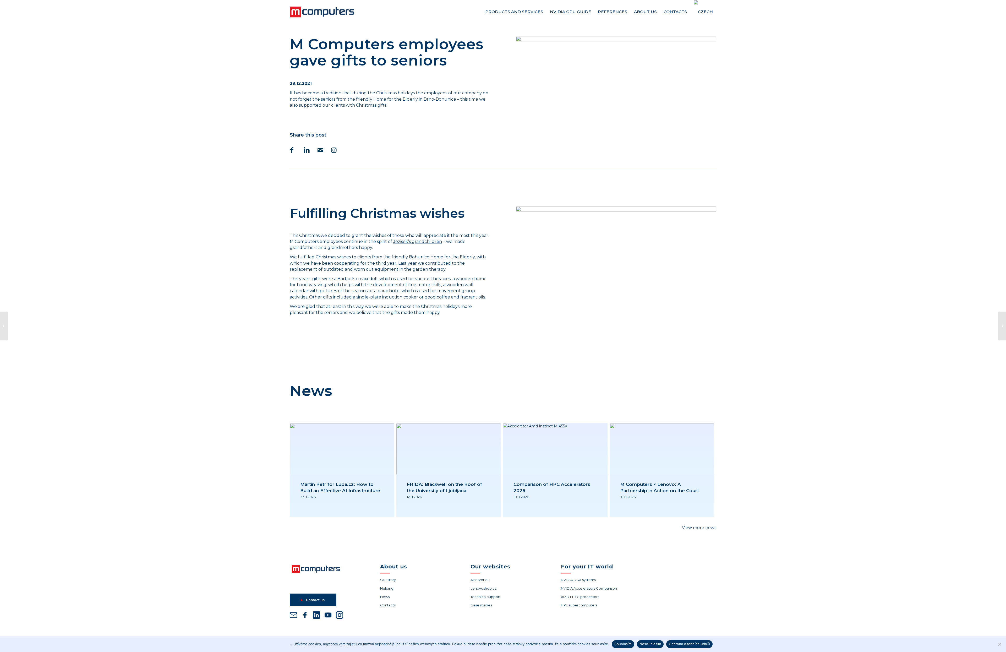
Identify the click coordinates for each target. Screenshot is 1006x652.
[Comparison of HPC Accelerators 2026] (555, 449)
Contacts (388, 605)
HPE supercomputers (579, 605)
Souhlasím (622, 644)
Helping (386, 588)
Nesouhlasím (650, 644)
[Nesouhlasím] (999, 644)
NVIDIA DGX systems (578, 580)
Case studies (481, 605)
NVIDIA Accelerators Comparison (589, 588)
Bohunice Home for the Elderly (442, 256)
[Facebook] (305, 616)
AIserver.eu (480, 580)
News (385, 597)
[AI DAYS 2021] (4, 326)
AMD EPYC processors (580, 597)
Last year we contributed (424, 263)
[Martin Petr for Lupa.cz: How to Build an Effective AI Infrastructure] (342, 449)
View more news (699, 527)
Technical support (486, 597)
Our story (388, 580)
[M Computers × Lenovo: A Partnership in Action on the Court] (662, 449)
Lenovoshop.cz (483, 588)
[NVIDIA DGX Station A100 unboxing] (1002, 326)
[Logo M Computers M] (328, 11)
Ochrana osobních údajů (689, 644)
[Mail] (293, 616)
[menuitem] (514, 11)
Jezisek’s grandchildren (417, 241)
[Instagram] (339, 616)
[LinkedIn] (316, 616)
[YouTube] (328, 616)
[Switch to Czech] (703, 11)
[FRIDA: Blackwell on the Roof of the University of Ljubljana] (448, 449)
